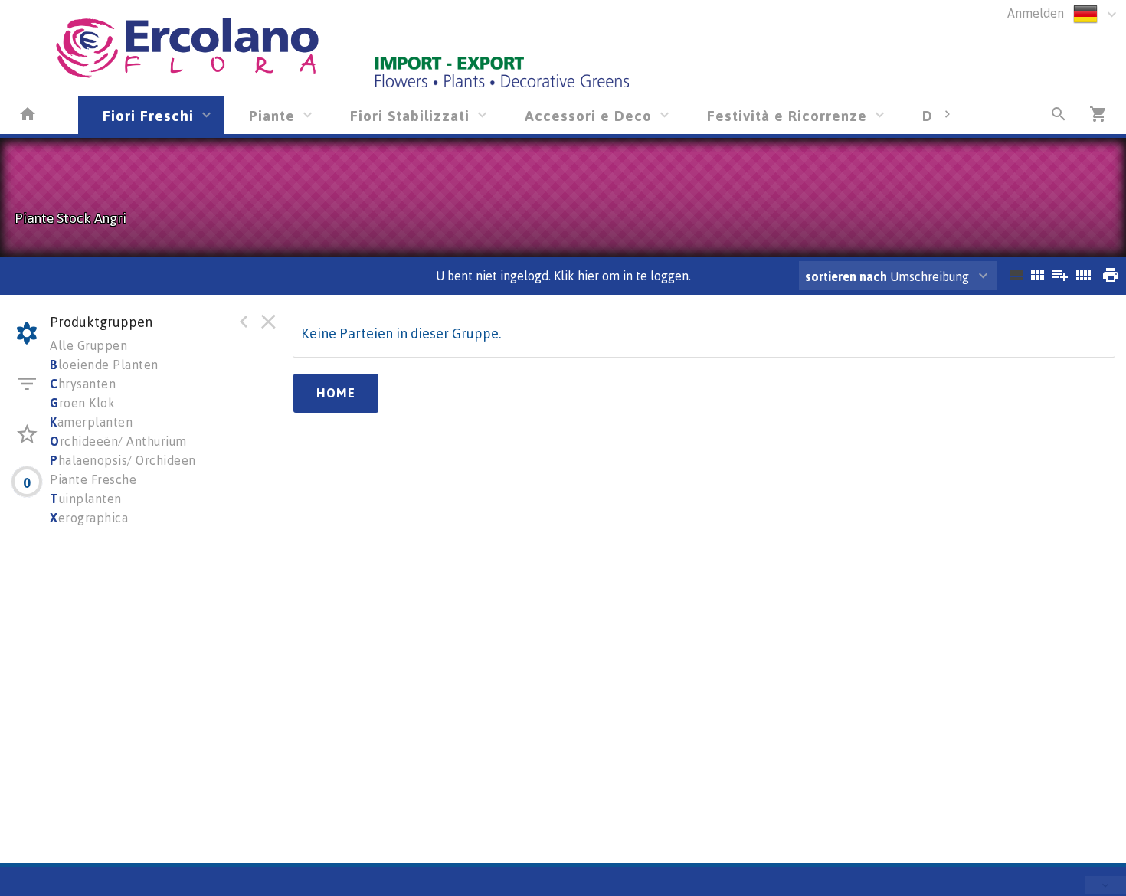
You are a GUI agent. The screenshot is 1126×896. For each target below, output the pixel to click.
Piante (272, 115)
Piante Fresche (93, 479)
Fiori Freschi (148, 115)
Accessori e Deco (588, 115)
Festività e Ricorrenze (787, 115)
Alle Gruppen (88, 345)
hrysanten (83, 383)
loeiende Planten (104, 364)
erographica (89, 517)
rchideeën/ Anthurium (118, 441)
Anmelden (1035, 13)
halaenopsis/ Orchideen (123, 460)
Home (335, 393)
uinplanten (86, 498)
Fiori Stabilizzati (410, 115)
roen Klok (82, 402)
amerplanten (91, 422)
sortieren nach (847, 276)
